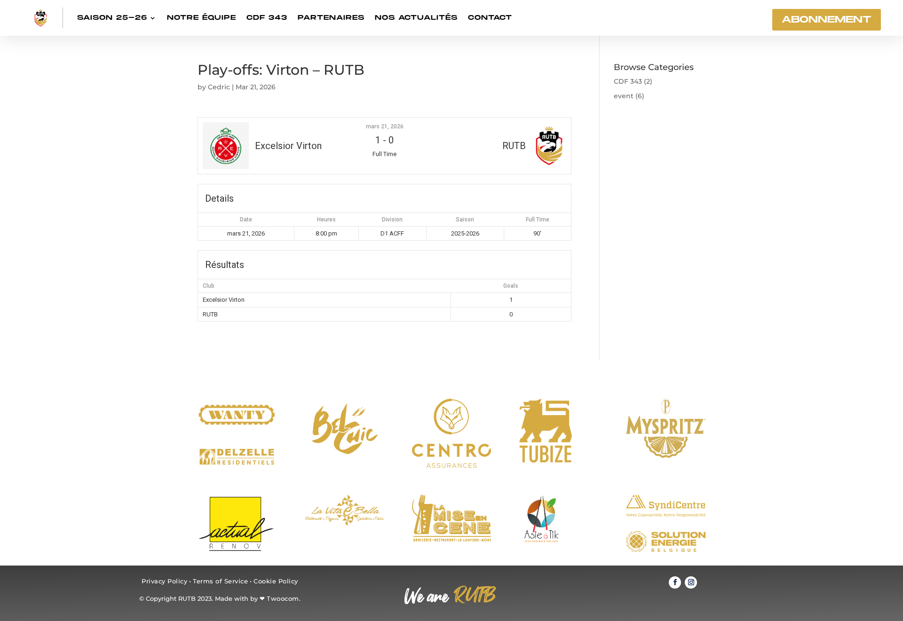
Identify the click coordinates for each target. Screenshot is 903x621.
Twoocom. (284, 598)
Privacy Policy (164, 581)
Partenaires (331, 18)
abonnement (826, 19)
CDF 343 (266, 18)
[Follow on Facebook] (675, 582)
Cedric (219, 87)
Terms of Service (220, 581)
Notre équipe (201, 18)
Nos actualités (416, 18)
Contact (490, 18)
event (624, 96)
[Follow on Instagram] (691, 582)
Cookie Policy (275, 581)
